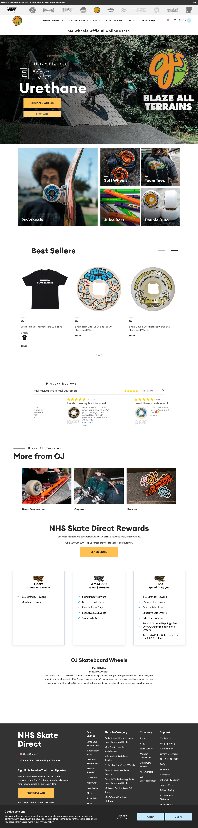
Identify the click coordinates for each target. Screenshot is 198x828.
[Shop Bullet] (173, 10)
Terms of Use (166, 785)
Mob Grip (92, 782)
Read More (54, 422)
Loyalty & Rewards (169, 753)
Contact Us (165, 738)
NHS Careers (146, 771)
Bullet (90, 803)
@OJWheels (102, 671)
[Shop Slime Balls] (156, 10)
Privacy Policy (46, 821)
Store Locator (147, 748)
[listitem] (56, 415)
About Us (144, 738)
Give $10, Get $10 (169, 759)
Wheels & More (52, 20)
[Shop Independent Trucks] (48, 10)
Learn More (104, 551)
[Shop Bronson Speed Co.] (83, 10)
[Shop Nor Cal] (189, 10)
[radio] (24, 337)
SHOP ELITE (42, 114)
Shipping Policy (167, 743)
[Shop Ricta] (140, 10)
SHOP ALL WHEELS (46, 103)
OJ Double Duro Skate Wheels (120, 765)
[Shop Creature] (67, 10)
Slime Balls (92, 798)
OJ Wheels (92, 777)
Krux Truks (92, 787)
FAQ (162, 764)
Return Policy (166, 748)
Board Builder (114, 20)
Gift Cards (148, 20)
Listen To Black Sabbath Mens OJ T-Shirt (41, 326)
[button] (175, 20)
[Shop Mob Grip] (110, 10)
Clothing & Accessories (83, 20)
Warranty (164, 769)
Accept (150, 816)
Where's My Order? (170, 779)
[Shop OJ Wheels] (97, 10)
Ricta (89, 793)
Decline (178, 816)
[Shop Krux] (124, 10)
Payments (165, 774)
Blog (142, 743)
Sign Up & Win (36, 793)
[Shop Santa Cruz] (32, 10)
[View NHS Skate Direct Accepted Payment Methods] (111, 2)
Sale (132, 20)
